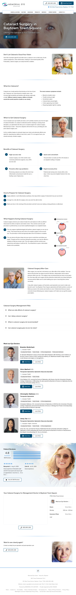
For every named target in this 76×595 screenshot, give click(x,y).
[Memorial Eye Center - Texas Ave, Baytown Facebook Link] (38, 570)
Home (7, 589)
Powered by (28, 586)
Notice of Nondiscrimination (30, 589)
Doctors (23, 12)
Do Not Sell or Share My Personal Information (50, 591)
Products (37, 12)
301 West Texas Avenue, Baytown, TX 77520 (62, 7)
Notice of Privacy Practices (54, 589)
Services (44, 12)
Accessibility (20, 589)
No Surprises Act (43, 589)
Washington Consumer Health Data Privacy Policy (26, 591)
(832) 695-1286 (49, 581)
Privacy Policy (65, 589)
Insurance (30, 12)
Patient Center (52, 12)
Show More (68, 507)
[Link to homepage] (17, 5)
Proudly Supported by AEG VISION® (48, 586)
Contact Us (62, 12)
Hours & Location (15, 12)
